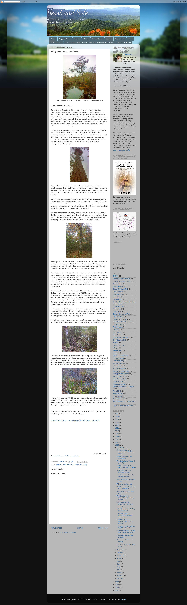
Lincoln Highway (118, 361)
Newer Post (56, 528)
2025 (117, 416)
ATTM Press (117, 284)
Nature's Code (97, 39)
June (119, 564)
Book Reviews (118, 291)
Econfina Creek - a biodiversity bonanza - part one (125, 521)
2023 (117, 422)
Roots (130, 39)
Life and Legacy (118, 358)
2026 (117, 414)
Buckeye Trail (117, 299)
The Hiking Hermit (119, 399)
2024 (117, 419)
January (120, 578)
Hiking (85, 465)
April (119, 570)
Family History (118, 327)
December (121, 447)
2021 (117, 428)
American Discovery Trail (121, 278)
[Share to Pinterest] (87, 462)
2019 (117, 434)
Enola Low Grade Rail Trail (122, 322)
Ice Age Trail (117, 350)
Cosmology (117, 309)
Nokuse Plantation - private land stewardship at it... (126, 531)
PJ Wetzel (128, 54)
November (121, 550)
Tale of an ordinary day (124, 484)
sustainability (117, 396)
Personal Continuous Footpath (123, 387)
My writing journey (119, 376)
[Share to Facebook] (85, 462)
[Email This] (78, 462)
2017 (117, 439)
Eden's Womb (118, 316)
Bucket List (116, 297)
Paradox (77, 39)
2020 (117, 431)
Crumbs (109, 39)
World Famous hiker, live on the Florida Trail (126, 487)
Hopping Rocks (64, 39)
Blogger (123, 599)
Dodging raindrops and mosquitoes (124, 457)
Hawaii (115, 342)
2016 (117, 442)
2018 (117, 436)
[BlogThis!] (81, 462)
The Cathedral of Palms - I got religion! (126, 462)
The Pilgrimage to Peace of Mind (124, 401)
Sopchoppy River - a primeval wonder (124, 471)
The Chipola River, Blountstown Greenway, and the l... (125, 497)
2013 (117, 585)
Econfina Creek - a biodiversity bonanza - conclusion (125, 515)
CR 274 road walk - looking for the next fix (126, 509)
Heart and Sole (67, 12)
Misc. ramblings (118, 366)
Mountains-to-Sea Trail (121, 371)
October (120, 552)
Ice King (115, 353)
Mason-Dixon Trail (119, 363)
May (118, 567)
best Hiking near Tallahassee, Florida (66, 456)
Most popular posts (119, 368)
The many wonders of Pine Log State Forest (126, 527)
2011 (117, 590)
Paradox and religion (120, 384)
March (119, 572)
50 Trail (115, 276)
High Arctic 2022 (118, 345)
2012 (117, 587)
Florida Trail (78, 465)
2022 (117, 425)
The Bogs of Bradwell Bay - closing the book (126, 475)
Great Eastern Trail (119, 340)
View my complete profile (121, 150)
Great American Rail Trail (121, 337)
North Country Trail (119, 379)
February (120, 575)
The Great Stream (124, 42)
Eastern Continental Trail (64, 465)
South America (118, 393)
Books (86, 39)
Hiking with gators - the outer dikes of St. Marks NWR (126, 451)
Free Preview (117, 335)
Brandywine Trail (118, 294)
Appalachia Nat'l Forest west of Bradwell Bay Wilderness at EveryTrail (75, 420)
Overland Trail (118, 381)
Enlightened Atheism (120, 319)
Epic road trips (118, 324)
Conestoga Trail (118, 306)
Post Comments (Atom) (68, 532)
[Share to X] (83, 462)
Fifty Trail (116, 329)
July (118, 561)
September (121, 555)
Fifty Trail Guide (56, 42)
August (119, 558)
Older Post (103, 528)
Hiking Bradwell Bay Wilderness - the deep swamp (125, 504)
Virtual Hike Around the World (123, 406)
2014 (117, 582)
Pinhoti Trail (117, 391)
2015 (117, 445)
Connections (119, 39)
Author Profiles (118, 286)
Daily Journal (117, 311)
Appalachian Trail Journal (121, 281)
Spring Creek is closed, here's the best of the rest (126, 466)
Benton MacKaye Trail (120, 289)
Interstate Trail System (120, 355)
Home (53, 39)
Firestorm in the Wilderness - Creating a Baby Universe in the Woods (90, 42)
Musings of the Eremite (121, 374)
